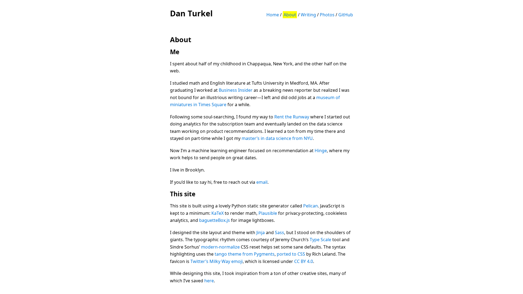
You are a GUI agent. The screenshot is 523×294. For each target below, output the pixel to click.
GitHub (345, 15)
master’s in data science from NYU (277, 138)
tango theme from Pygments (245, 254)
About (290, 15)
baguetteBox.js (214, 220)
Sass (279, 232)
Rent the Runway (291, 117)
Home (272, 15)
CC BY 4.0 (303, 261)
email (261, 182)
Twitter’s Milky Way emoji (216, 261)
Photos (327, 15)
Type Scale (320, 240)
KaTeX (217, 213)
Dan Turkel (191, 13)
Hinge (321, 151)
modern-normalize (220, 247)
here (209, 281)
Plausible (268, 213)
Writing (308, 15)
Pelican (310, 206)
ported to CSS (291, 254)
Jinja (260, 232)
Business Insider (236, 90)
